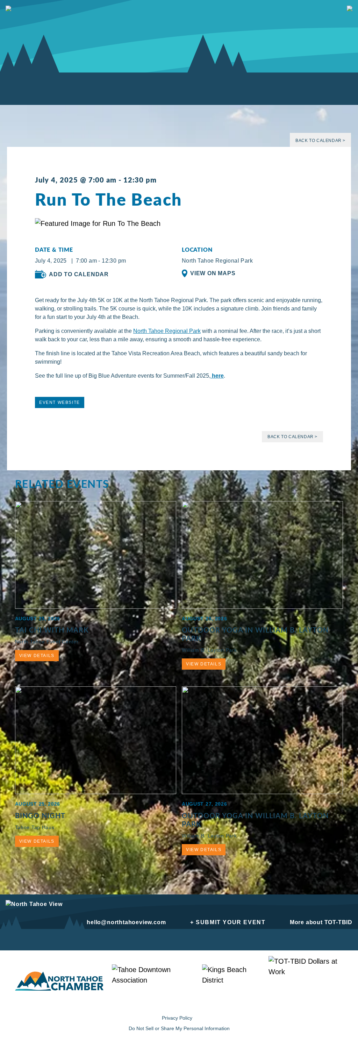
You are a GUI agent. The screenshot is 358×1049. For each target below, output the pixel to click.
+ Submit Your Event (227, 922)
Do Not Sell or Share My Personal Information (179, 1028)
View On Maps (213, 273)
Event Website (59, 402)
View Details (37, 655)
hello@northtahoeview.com (126, 922)
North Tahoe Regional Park (167, 331)
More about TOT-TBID (321, 922)
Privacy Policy (177, 1018)
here (217, 376)
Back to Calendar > (320, 140)
